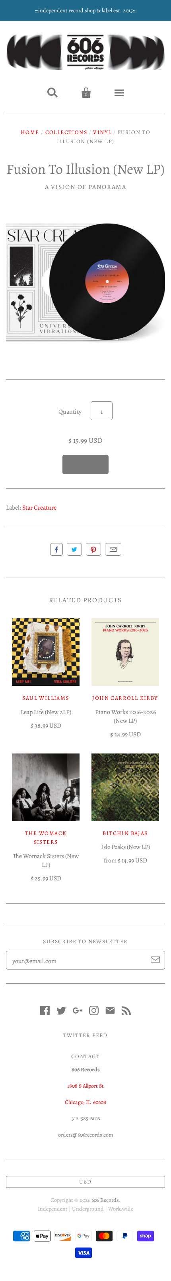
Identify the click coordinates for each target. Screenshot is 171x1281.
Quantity (70, 411)
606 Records (105, 1200)
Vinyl (102, 132)
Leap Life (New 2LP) (46, 712)
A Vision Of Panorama (85, 187)
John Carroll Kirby (125, 698)
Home (30, 132)
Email (113, 549)
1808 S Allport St (85, 1086)
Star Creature (39, 507)
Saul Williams (45, 698)
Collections (66, 132)
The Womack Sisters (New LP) (46, 860)
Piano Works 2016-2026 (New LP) (125, 716)
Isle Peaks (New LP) (125, 847)
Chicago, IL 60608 (85, 1102)
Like (56, 549)
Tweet (74, 549)
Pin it (93, 549)
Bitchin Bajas (125, 833)
